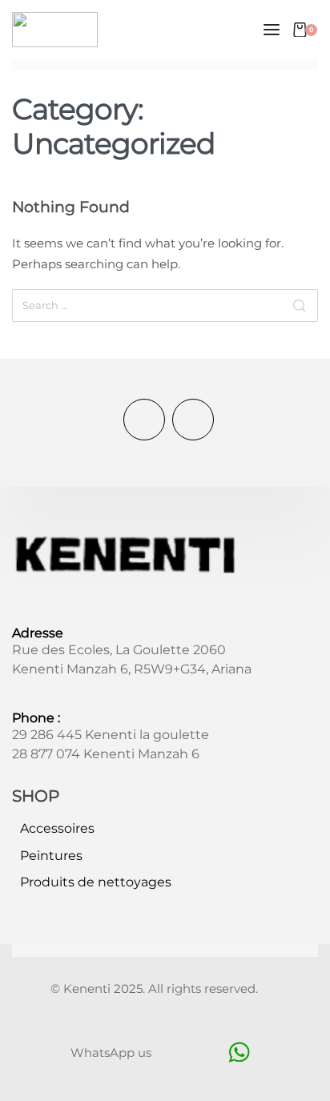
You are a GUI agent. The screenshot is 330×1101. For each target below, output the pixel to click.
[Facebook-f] (144, 419)
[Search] (299, 305)
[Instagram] (193, 419)
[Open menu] (271, 29)
